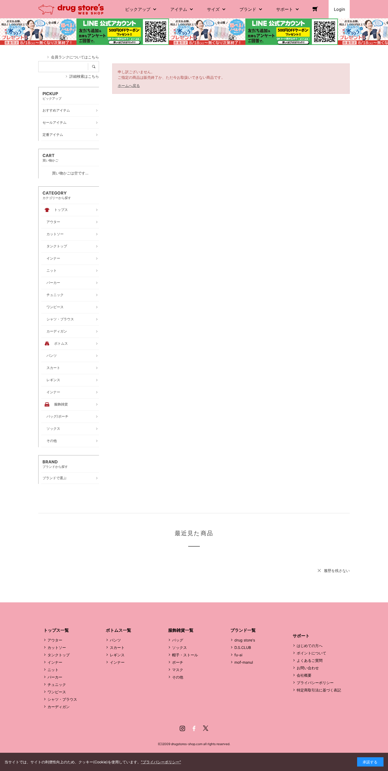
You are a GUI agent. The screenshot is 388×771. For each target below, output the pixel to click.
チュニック (57, 684)
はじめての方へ (310, 645)
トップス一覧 (56, 630)
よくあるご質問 (310, 660)
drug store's (244, 640)
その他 (177, 677)
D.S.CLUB (242, 647)
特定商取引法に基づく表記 (319, 690)
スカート (117, 647)
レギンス (117, 655)
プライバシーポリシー (315, 682)
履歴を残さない (337, 570)
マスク (177, 669)
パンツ (115, 640)
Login (339, 9)
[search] (95, 66)
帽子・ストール (185, 655)
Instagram (182, 728)
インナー (55, 662)
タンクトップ (59, 655)
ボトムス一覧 (118, 630)
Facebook (194, 728)
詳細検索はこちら (84, 76)
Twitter (205, 728)
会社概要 (304, 675)
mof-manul (243, 662)
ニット (53, 669)
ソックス (179, 647)
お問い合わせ (308, 668)
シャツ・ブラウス (62, 699)
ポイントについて (311, 653)
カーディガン (59, 706)
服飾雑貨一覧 (180, 630)
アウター (55, 640)
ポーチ (177, 662)
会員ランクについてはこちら (75, 57)
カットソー (57, 647)
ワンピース (57, 692)
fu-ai (238, 655)
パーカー (55, 677)
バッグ (177, 640)
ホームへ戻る (129, 85)
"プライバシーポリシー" (161, 762)
